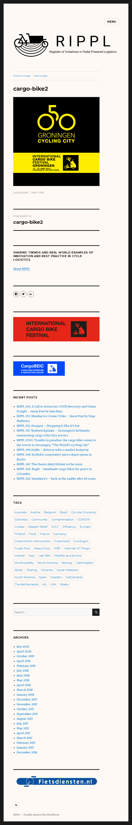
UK (44, 584)
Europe (85, 526)
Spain (43, 577)
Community (39, 519)
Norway (67, 562)
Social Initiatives (67, 570)
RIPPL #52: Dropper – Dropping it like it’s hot (48, 425)
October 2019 (25, 656)
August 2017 (25, 718)
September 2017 (27, 714)
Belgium (50, 512)
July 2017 (22, 723)
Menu (111, 21)
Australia (20, 512)
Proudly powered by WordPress (41, 814)
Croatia (19, 526)
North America (48, 562)
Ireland (20, 555)
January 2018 (25, 694)
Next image (40, 75)
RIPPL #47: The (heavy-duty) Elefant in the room (49, 464)
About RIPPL (21, 268)
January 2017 (25, 747)
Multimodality (24, 562)
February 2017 (26, 742)
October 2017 (25, 709)
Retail (19, 570)
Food (32, 534)
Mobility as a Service (67, 555)
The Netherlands (26, 584)
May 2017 (23, 728)
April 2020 (24, 651)
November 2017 (27, 704)
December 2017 (27, 699)
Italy (32, 555)
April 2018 (24, 685)
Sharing (31, 570)
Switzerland (74, 577)
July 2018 (23, 670)
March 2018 (25, 690)
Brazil (63, 512)
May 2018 (23, 680)
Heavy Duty (42, 548)
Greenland (61, 541)
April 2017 (23, 733)
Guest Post (22, 548)
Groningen (80, 541)
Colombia (21, 519)
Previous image (22, 75)
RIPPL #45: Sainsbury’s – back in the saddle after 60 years (56, 478)
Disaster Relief (38, 526)
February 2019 (26, 666)
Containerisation (63, 519)
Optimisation (85, 562)
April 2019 (24, 661)
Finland (20, 534)
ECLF (55, 526)
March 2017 (24, 738)
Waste (64, 584)
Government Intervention (33, 541)
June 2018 (23, 675)
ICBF (57, 548)
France (44, 534)
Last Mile (44, 555)
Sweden (56, 577)
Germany (59, 534)
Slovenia (47, 570)
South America (25, 577)
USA (53, 584)
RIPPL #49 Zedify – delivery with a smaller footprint (53, 449)
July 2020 (23, 646)
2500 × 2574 (37, 192)
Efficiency (69, 526)
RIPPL (16, 814)
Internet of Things (77, 548)
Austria (35, 512)
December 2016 (27, 752)
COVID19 (84, 519)
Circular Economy (83, 512)
